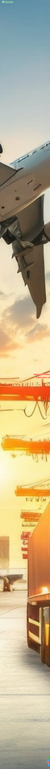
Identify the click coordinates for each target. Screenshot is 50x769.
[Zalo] (48, 760)
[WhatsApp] (48, 758)
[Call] (48, 762)
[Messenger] (48, 765)
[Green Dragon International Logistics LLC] (8, 2)
